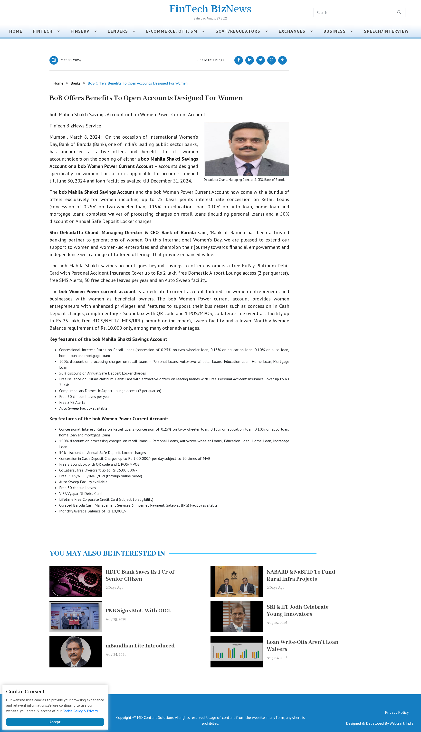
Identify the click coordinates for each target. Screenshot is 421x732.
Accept (55, 721)
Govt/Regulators (240, 31)
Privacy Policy (397, 712)
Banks (75, 83)
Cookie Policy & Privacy (80, 711)
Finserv (82, 31)
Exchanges (294, 31)
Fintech (45, 31)
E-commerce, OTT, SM (174, 31)
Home (15, 31)
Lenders (120, 31)
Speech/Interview (388, 31)
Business (337, 31)
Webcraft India (401, 723)
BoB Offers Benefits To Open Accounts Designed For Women (138, 83)
